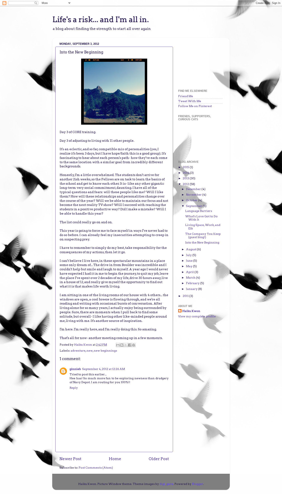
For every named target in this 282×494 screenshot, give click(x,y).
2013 (186, 178)
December (193, 189)
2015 (186, 167)
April (190, 272)
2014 (186, 172)
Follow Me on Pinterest (195, 106)
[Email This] (118, 345)
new (89, 350)
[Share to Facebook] (130, 345)
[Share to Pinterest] (134, 345)
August (191, 249)
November (194, 194)
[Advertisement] (198, 61)
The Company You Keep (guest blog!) (203, 235)
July (189, 255)
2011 (186, 296)
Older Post (159, 458)
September (194, 206)
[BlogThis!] (122, 345)
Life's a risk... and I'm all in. (100, 19)
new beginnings (105, 350)
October (192, 200)
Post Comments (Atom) (96, 467)
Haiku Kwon (83, 344)
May (189, 266)
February (193, 283)
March (191, 277)
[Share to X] (126, 345)
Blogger (197, 484)
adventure (78, 350)
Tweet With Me (189, 101)
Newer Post (70, 458)
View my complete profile (197, 316)
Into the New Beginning (202, 242)
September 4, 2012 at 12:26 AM (103, 369)
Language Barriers (198, 211)
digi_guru (166, 484)
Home (115, 458)
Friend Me (185, 96)
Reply (74, 387)
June (189, 260)
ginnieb (75, 369)
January (192, 289)
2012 (186, 184)
